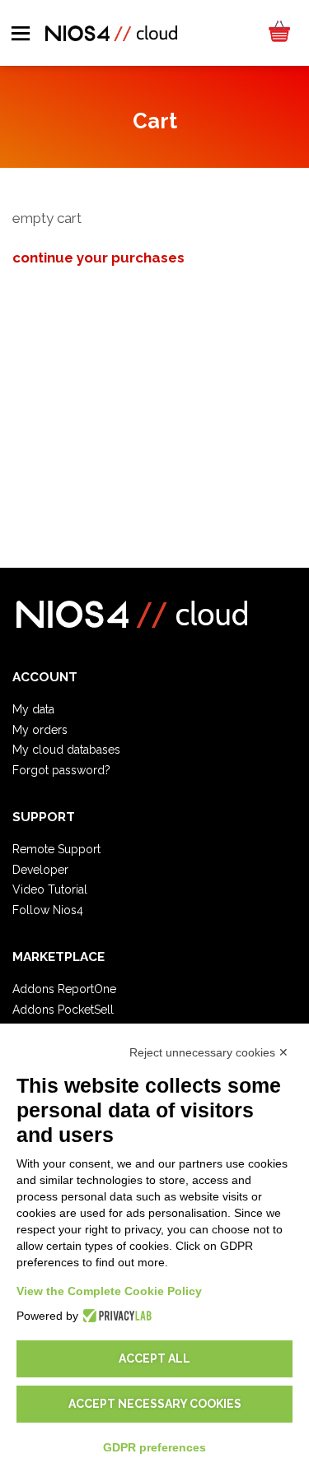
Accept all (154, 1358)
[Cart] (278, 33)
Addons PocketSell (63, 1009)
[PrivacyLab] (115, 1315)
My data (33, 709)
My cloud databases (66, 749)
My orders (40, 729)
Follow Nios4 (47, 910)
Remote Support (56, 849)
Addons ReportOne (64, 989)
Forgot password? (61, 770)
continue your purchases (98, 257)
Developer (40, 869)
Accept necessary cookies (154, 1403)
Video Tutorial (49, 889)
